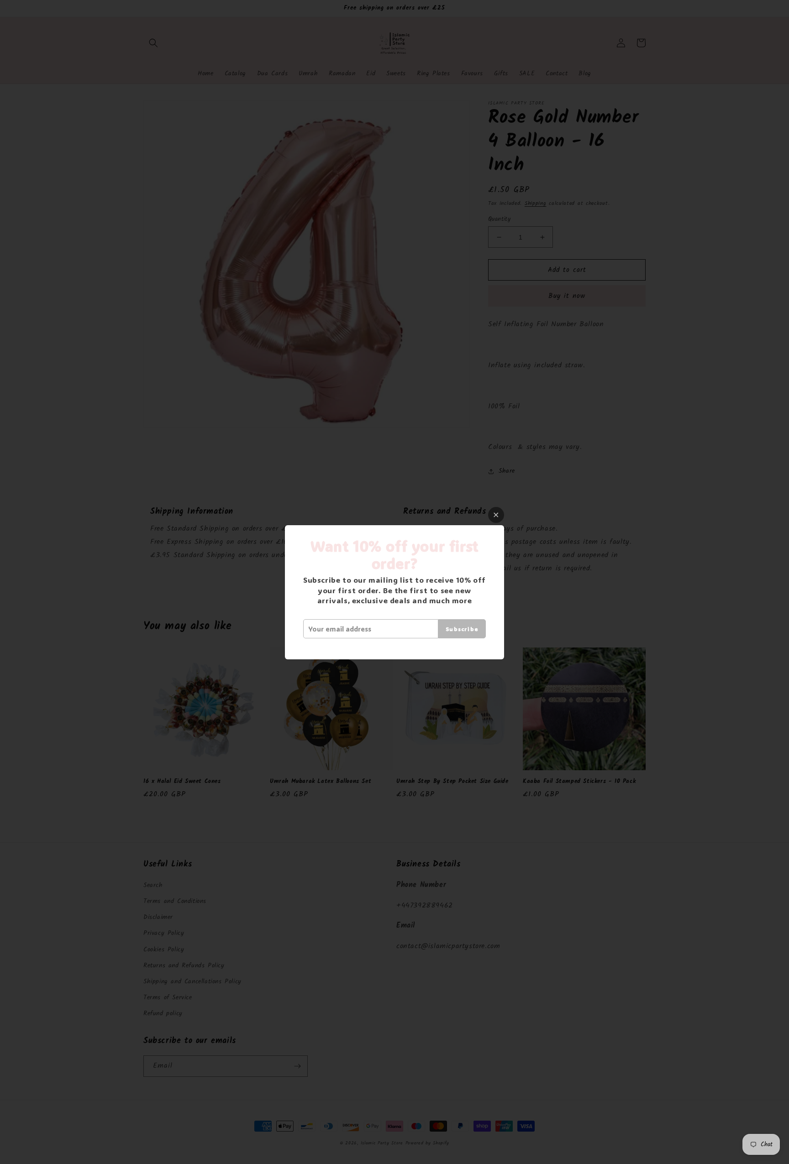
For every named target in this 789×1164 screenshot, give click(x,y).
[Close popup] (496, 515)
